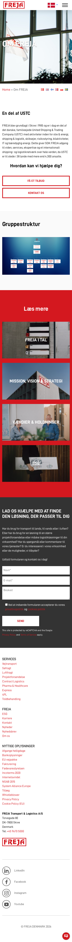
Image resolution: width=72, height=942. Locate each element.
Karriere (7, 718)
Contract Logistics (13, 681)
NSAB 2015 (8, 781)
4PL (4, 694)
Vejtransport (9, 663)
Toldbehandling (11, 699)
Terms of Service (28, 635)
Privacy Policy (9, 635)
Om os (6, 736)
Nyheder (7, 727)
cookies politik (36, 609)
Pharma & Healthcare (15, 685)
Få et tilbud (36, 180)
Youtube (19, 904)
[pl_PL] (61, 89)
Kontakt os (36, 193)
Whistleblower (10, 794)
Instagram (20, 893)
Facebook (20, 881)
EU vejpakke (9, 759)
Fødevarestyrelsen (13, 768)
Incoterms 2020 (11, 772)
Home (6, 89)
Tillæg (6, 790)
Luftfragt (7, 672)
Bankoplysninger (12, 755)
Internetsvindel (11, 777)
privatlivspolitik (14, 609)
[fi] (52, 89)
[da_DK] (42, 89)
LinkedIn (19, 870)
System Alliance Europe (16, 786)
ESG (4, 713)
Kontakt (7, 722)
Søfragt (6, 668)
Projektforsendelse (13, 677)
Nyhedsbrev (9, 731)
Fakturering (9, 764)
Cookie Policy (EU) (13, 803)
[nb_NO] (56, 89)
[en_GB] (47, 89)
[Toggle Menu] (65, 5)
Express (7, 690)
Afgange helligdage (13, 750)
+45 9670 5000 (15, 831)
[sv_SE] (66, 89)
